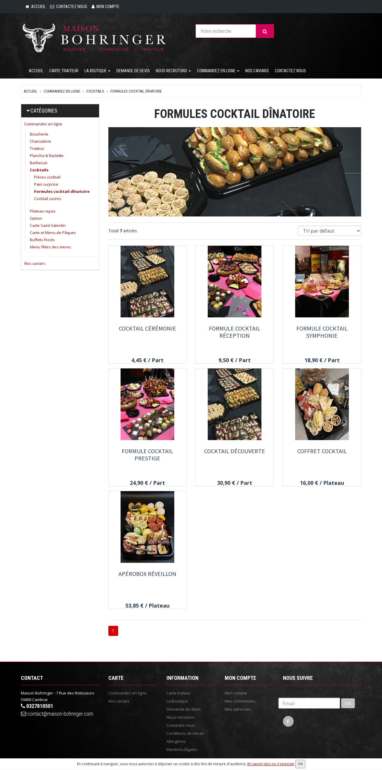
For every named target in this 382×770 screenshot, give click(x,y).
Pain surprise (46, 184)
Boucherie (39, 134)
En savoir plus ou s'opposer (271, 763)
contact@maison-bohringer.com (59, 714)
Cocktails (95, 91)
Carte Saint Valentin (48, 225)
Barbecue (38, 162)
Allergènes (176, 741)
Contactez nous (290, 70)
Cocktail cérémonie (147, 328)
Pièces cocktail (47, 177)
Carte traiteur (63, 70)
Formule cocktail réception (234, 332)
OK (348, 703)
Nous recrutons (172, 70)
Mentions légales (182, 749)
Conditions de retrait (185, 733)
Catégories (43, 110)
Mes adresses (238, 709)
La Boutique (95, 70)
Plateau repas (43, 211)
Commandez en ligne (216, 70)
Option (36, 218)
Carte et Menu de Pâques (53, 232)
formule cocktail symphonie (322, 332)
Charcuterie (40, 141)
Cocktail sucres (47, 198)
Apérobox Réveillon (147, 573)
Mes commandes (240, 701)
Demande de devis (133, 70)
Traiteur (37, 148)
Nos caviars (257, 70)
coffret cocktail (322, 451)
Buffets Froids (42, 239)
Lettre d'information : (302, 693)
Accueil (36, 70)
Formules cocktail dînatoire (136, 91)
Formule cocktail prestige (147, 454)
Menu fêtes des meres (50, 247)
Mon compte (236, 693)
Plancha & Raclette (47, 155)
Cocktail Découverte (234, 451)
